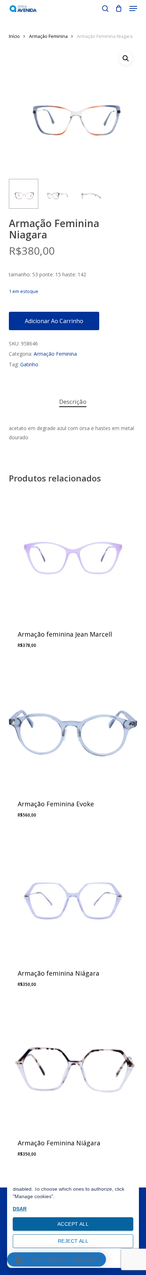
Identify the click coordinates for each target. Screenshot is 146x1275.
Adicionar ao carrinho (54, 321)
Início (14, 36)
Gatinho (29, 364)
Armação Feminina (48, 36)
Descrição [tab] (72, 401)
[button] (133, 8)
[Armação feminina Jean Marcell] (73, 555)
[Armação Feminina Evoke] (73, 725)
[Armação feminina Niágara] (73, 895)
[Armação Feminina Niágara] (73, 1064)
